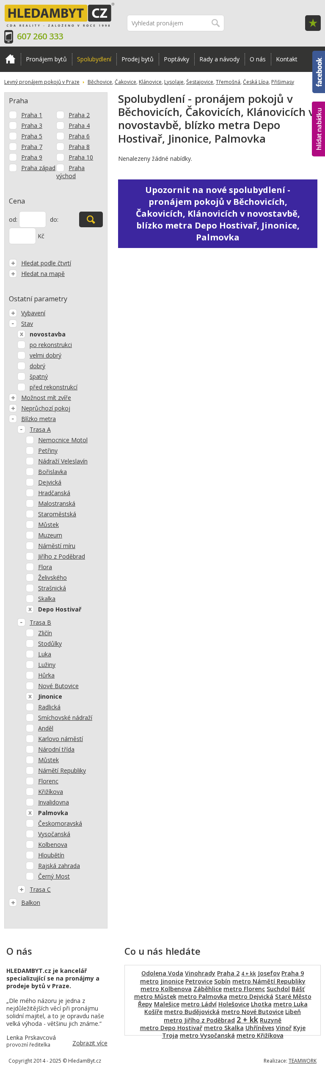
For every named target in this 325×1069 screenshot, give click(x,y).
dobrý (37, 366)
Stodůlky (50, 643)
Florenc (48, 781)
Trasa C (40, 889)
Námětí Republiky (62, 770)
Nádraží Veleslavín (63, 461)
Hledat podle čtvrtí (46, 263)
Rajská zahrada (59, 866)
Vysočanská (54, 834)
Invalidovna (53, 802)
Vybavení (33, 313)
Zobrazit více (89, 1043)
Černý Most (54, 876)
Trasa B (40, 622)
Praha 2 (79, 115)
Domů (10, 59)
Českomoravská (60, 823)
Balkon (30, 902)
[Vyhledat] (91, 219)
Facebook (318, 54)
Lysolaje (174, 81)
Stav (27, 324)
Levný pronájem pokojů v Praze (42, 81)
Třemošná (228, 81)
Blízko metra (38, 419)
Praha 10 (81, 157)
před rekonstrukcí (53, 387)
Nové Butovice (58, 686)
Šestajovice (199, 81)
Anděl (45, 728)
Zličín (45, 633)
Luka (44, 654)
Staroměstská (57, 514)
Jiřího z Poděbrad (61, 556)
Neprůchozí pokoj (45, 408)
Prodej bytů (137, 59)
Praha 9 (31, 157)
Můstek (48, 525)
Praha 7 (31, 147)
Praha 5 (31, 136)
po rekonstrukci (51, 345)
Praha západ (38, 168)
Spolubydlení (94, 59)
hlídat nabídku (318, 113)
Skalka (46, 599)
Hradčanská (54, 493)
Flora (45, 567)
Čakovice (125, 81)
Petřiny (48, 450)
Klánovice (150, 81)
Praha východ (70, 172)
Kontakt (286, 59)
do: (54, 219)
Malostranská (56, 503)
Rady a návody (219, 59)
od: (13, 219)
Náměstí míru (56, 546)
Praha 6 (79, 136)
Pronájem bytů (46, 59)
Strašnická (52, 588)
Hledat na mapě (43, 274)
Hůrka (46, 675)
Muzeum (50, 535)
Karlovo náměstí (60, 739)
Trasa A (40, 429)
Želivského (52, 577)
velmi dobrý (45, 355)
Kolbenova (52, 844)
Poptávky (176, 59)
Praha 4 (79, 125)
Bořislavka (52, 472)
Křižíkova (50, 792)
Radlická (49, 707)
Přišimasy (282, 81)
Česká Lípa (256, 81)
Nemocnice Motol (63, 440)
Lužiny (46, 665)
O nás (258, 59)
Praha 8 (79, 147)
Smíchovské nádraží (65, 718)
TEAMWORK (303, 1060)
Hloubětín (51, 855)
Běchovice (100, 81)
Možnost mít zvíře (46, 398)
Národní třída (56, 749)
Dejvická (49, 482)
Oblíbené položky (313, 23)
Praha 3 (31, 125)
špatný (39, 376)
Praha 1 (31, 115)
